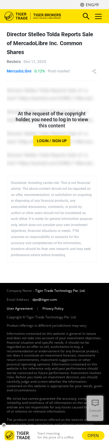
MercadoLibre (19, 71)
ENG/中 (92, 4)
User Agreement (20, 308)
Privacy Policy (52, 308)
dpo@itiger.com (44, 299)
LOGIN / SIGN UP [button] (52, 141)
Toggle (99, 16)
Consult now (95, 413)
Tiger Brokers (36, 16)
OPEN (93, 435)
